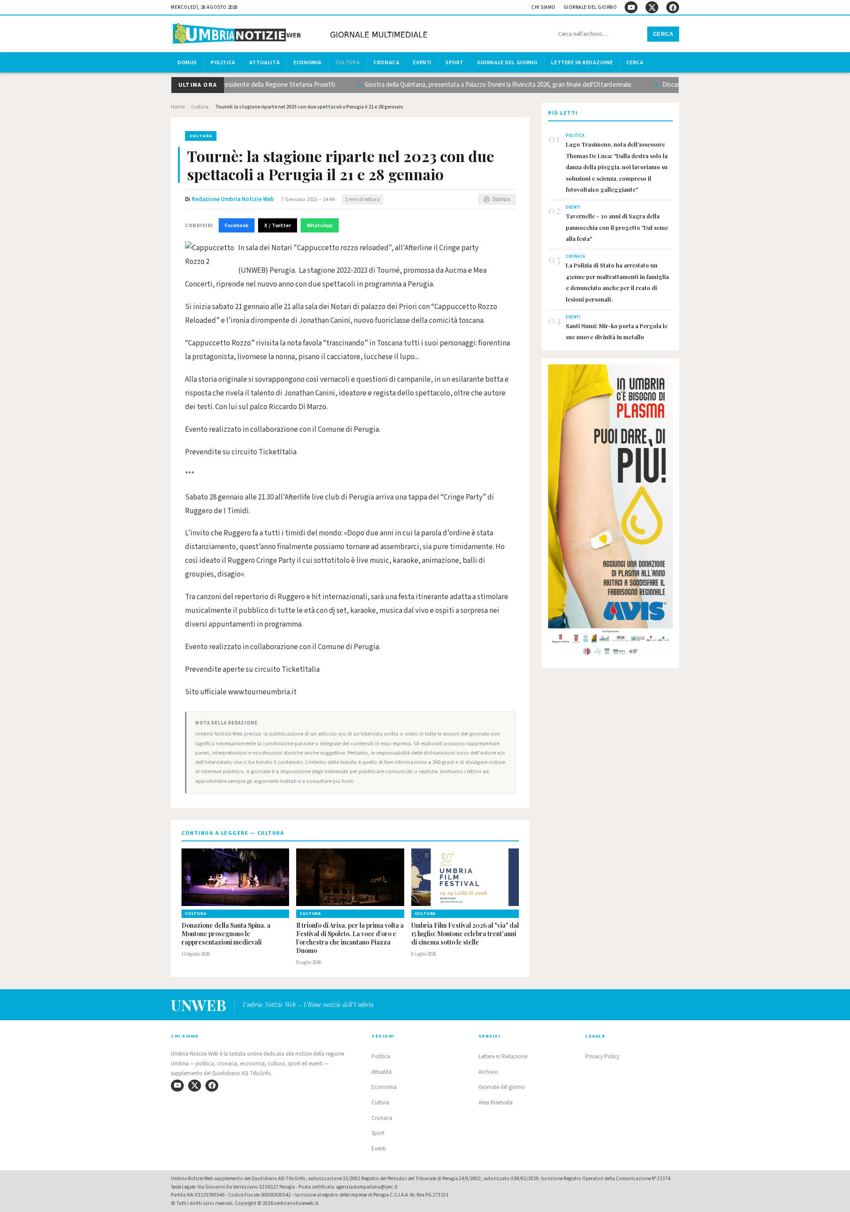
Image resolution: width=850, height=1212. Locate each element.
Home (178, 107)
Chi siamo (543, 7)
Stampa (501, 199)
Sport (454, 62)
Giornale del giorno (590, 7)
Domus (187, 62)
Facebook (236, 225)
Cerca (663, 34)
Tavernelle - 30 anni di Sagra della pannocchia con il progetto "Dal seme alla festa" (617, 227)
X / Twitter (277, 225)
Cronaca (386, 62)
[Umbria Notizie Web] (301, 34)
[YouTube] (631, 7)
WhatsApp (319, 225)
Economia (308, 62)
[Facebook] (672, 7)
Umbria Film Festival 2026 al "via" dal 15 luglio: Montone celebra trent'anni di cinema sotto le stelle (465, 934)
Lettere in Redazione (582, 62)
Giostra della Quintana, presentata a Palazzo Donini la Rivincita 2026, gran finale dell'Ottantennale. (482, 84)
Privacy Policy (602, 1057)
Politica (223, 62)
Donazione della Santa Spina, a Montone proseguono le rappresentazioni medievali (226, 934)
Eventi (422, 62)
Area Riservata (496, 1103)
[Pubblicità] (610, 512)
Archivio (488, 1072)
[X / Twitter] (651, 7)
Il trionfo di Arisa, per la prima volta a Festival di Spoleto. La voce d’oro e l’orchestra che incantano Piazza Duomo (350, 938)
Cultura (348, 62)
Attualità (264, 62)
